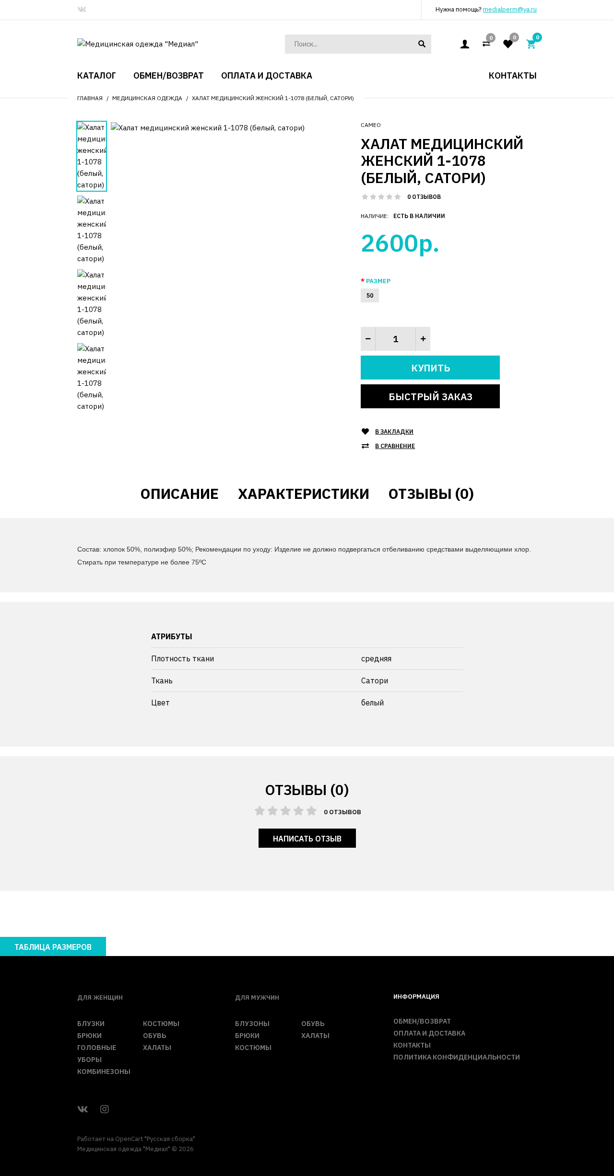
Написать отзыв (307, 838)
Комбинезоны (103, 1071)
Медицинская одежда (147, 98)
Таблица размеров (53, 947)
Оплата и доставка (429, 1033)
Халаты (157, 1047)
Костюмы (161, 1023)
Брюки (89, 1035)
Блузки (91, 1023)
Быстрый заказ (430, 396)
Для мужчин (257, 997)
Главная (90, 98)
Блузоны (252, 1023)
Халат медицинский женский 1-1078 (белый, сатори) (273, 98)
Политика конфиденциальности (456, 1057)
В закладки (394, 431)
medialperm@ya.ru (510, 9)
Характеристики (303, 493)
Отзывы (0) (431, 493)
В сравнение (395, 446)
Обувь (154, 1035)
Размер (378, 281)
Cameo (371, 124)
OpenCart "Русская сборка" (155, 1139)
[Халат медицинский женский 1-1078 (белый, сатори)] (208, 127)
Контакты (412, 1045)
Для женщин (100, 997)
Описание (180, 493)
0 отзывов (424, 196)
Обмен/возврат (422, 1021)
